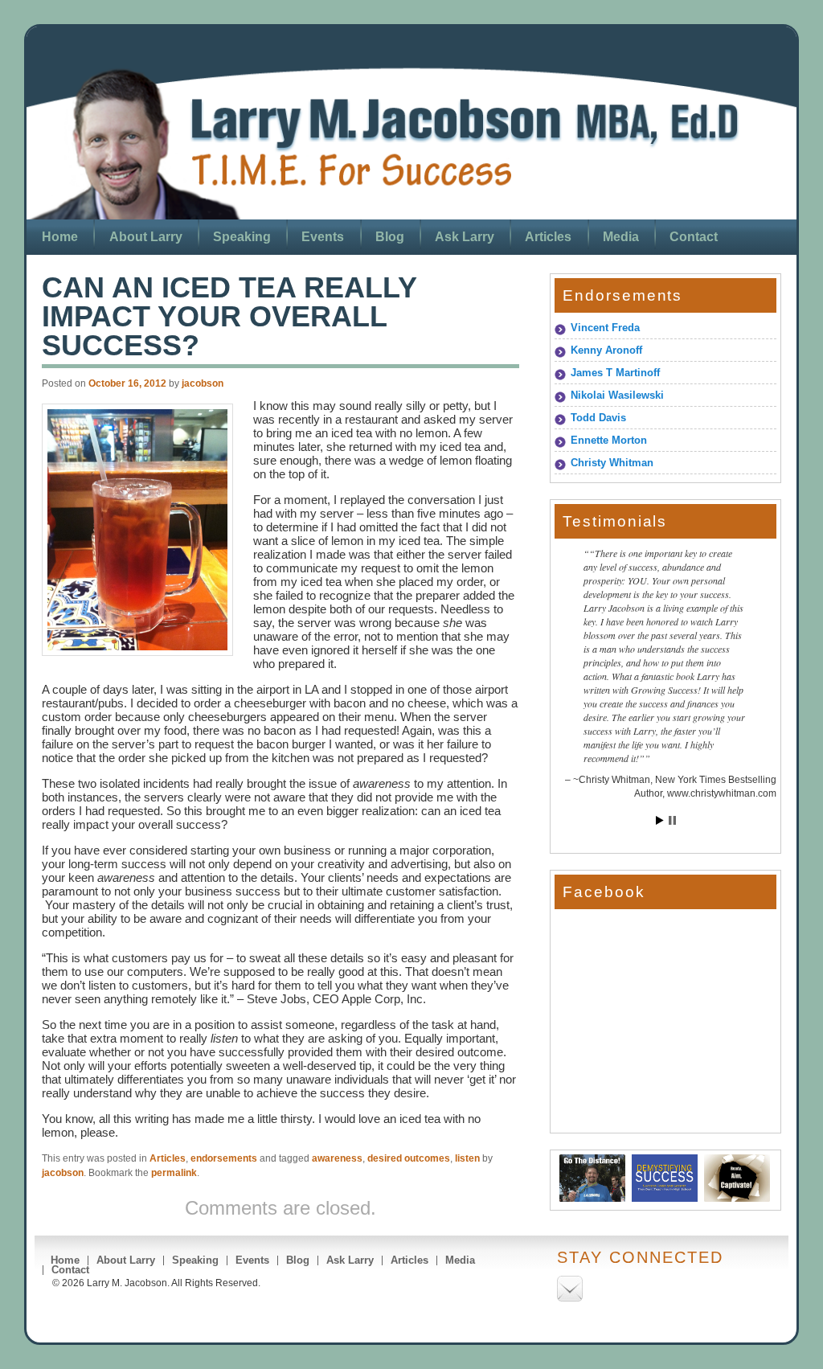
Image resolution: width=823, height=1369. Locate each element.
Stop (672, 820)
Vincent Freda (605, 328)
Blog (389, 237)
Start (660, 820)
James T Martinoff (615, 373)
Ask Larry (464, 237)
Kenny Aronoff (606, 350)
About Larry (145, 237)
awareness (337, 1158)
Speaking (242, 237)
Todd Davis (598, 418)
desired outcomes (408, 1158)
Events (322, 237)
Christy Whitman (612, 463)
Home (60, 237)
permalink (174, 1172)
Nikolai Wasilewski (617, 395)
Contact (693, 237)
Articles (548, 237)
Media (621, 237)
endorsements (223, 1158)
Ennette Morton (609, 440)
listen (467, 1158)
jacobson (202, 383)
